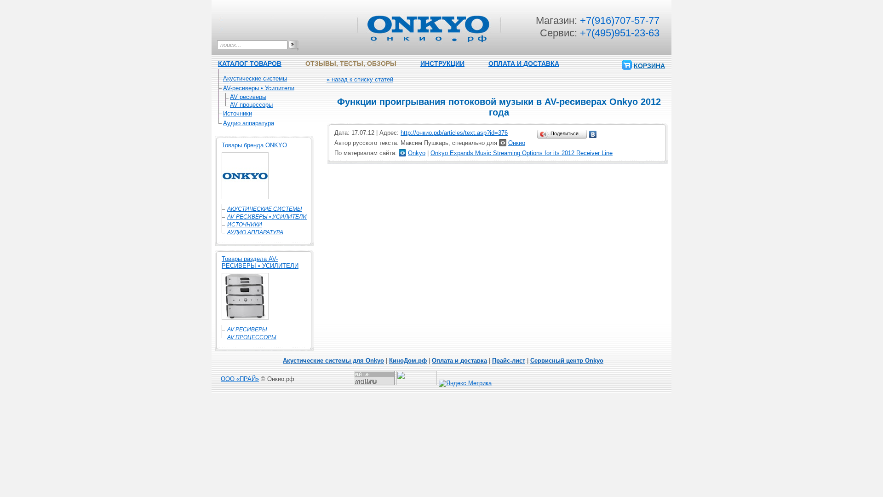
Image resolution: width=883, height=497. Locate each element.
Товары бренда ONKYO (254, 145)
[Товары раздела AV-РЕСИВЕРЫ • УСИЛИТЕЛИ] (245, 317)
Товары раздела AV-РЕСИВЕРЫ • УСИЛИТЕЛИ (260, 262)
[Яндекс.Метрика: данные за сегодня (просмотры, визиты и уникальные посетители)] (465, 383)
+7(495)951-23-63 (619, 33)
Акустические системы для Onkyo (333, 360)
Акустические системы (255, 78)
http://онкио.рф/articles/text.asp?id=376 (454, 132)
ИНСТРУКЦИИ (442, 63)
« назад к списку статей (360, 79)
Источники (237, 113)
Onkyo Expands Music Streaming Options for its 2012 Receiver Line (521, 153)
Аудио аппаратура (248, 123)
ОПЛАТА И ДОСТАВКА (523, 63)
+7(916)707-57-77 (619, 20)
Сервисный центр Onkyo (566, 360)
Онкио (516, 142)
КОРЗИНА (649, 65)
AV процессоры (251, 104)
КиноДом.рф (408, 360)
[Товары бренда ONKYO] (245, 197)
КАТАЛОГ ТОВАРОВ (249, 63)
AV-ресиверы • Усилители (258, 88)
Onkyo (416, 153)
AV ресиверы (248, 96)
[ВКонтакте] (593, 134)
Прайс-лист (508, 360)
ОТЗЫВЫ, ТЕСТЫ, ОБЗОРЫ (350, 63)
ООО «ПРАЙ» (240, 379)
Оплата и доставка (459, 360)
